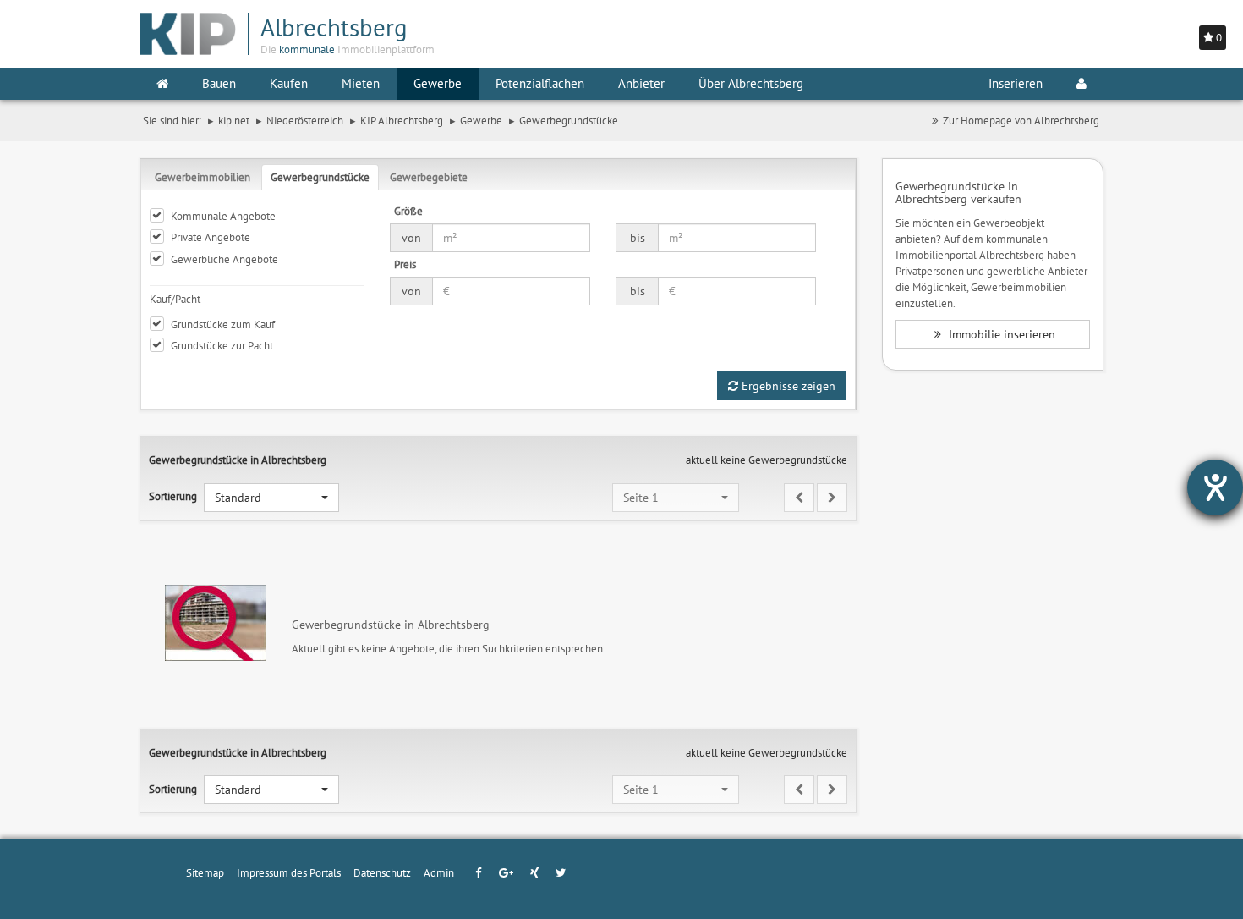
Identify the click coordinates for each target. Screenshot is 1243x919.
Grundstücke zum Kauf (223, 324)
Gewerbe (437, 83)
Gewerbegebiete (429, 176)
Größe (408, 210)
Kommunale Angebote (223, 215)
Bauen (219, 83)
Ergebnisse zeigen (786, 385)
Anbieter (641, 83)
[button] (271, 497)
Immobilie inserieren (1000, 334)
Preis (405, 264)
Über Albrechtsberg (750, 83)
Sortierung (173, 496)
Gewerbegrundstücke (320, 176)
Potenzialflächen (540, 83)
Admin (439, 872)
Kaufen (289, 83)
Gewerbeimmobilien (202, 176)
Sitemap (205, 872)
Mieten (361, 83)
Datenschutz (382, 872)
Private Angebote (210, 237)
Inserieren (1015, 83)
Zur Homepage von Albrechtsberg (1021, 120)
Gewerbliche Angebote (224, 259)
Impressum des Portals (289, 872)
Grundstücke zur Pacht (222, 345)
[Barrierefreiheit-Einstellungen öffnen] (1215, 487)
